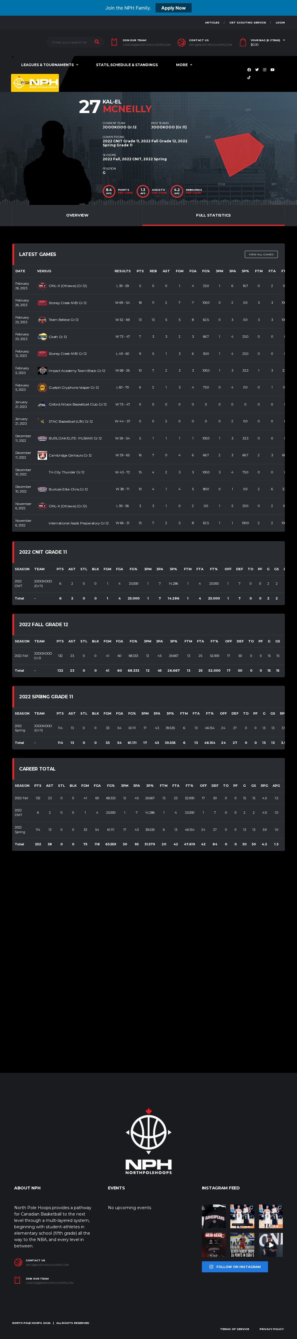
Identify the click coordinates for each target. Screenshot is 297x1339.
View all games (261, 254)
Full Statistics (213, 215)
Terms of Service (234, 1329)
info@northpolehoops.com (210, 44)
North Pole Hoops (27, 1323)
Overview (77, 215)
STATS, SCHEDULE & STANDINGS (127, 65)
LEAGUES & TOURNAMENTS (47, 65)
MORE (182, 65)
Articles (212, 22)
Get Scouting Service (247, 22)
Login (280, 22)
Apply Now (173, 8)
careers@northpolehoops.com (147, 44)
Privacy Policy (272, 1329)
